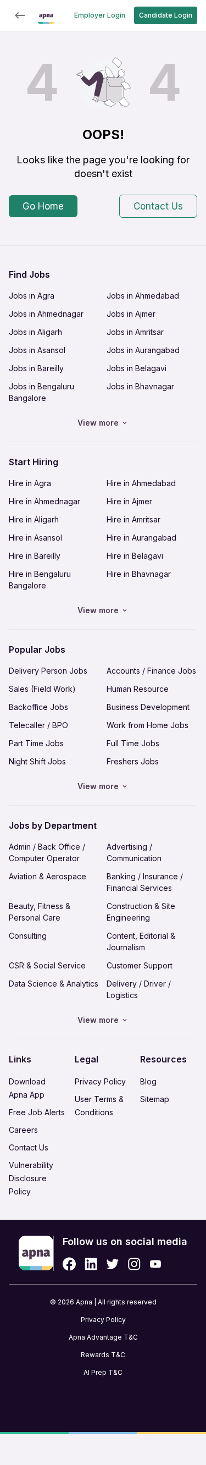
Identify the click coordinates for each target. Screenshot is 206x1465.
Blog (148, 1081)
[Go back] (20, 15)
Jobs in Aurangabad (143, 350)
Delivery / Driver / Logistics (139, 989)
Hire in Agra (30, 483)
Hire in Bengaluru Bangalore (40, 579)
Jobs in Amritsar (135, 332)
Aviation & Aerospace (47, 876)
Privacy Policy (100, 1081)
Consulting (28, 935)
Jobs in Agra (31, 295)
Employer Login (99, 15)
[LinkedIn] (91, 1264)
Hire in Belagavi (135, 555)
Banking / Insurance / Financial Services (145, 882)
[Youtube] (155, 1264)
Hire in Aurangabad (141, 537)
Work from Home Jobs (147, 725)
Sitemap (154, 1099)
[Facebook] (69, 1264)
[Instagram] (134, 1264)
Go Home (43, 206)
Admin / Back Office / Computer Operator (47, 852)
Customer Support (139, 965)
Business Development (148, 707)
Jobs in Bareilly (36, 368)
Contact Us (158, 206)
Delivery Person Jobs (48, 670)
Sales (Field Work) (42, 688)
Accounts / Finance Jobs (151, 670)
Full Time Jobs (133, 743)
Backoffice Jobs (38, 707)
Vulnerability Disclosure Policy (31, 1178)
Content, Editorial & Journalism (141, 941)
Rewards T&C (103, 1355)
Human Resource (138, 688)
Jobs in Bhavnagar (140, 386)
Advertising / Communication (134, 852)
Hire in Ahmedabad (141, 483)
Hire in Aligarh (34, 519)
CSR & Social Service (47, 965)
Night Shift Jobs (37, 761)
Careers (23, 1129)
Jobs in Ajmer (131, 313)
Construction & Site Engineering (141, 911)
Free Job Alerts (37, 1112)
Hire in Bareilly (34, 555)
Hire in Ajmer (129, 501)
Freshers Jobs (133, 761)
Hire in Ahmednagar (44, 501)
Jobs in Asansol (37, 350)
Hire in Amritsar (133, 519)
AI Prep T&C (103, 1372)
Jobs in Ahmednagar (46, 313)
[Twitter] (112, 1264)
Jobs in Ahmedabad (143, 295)
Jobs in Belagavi (136, 368)
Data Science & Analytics (53, 983)
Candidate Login (165, 15)
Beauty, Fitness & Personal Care (39, 911)
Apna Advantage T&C (103, 1337)
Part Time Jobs (36, 743)
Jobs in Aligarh (35, 332)
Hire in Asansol (35, 537)
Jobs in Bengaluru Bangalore (41, 392)
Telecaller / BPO (38, 725)
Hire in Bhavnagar (139, 574)
